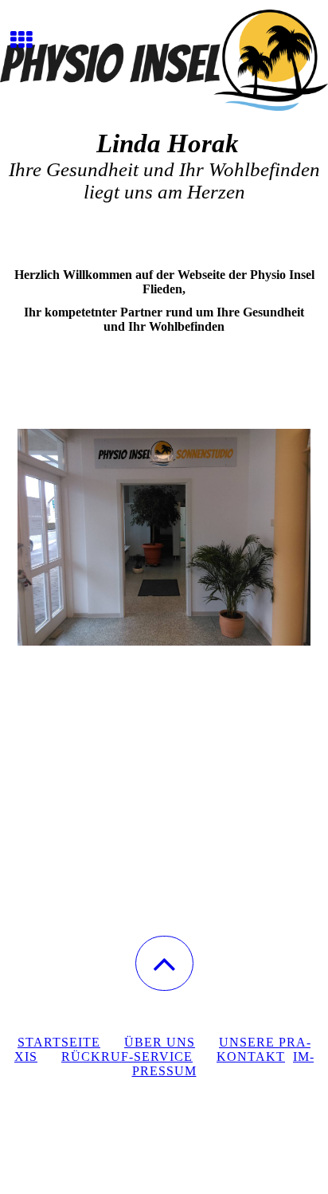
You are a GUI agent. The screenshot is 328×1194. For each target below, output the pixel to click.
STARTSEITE (59, 1042)
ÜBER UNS (159, 1042)
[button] (164, 963)
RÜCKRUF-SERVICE (127, 1056)
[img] (164, 60)
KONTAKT (251, 1056)
